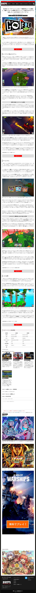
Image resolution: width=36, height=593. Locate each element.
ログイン (32, 1)
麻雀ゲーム (17, 3)
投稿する (5, 414)
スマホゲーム (30, 3)
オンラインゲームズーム (6, 6)
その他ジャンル (22, 3)
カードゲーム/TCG (25, 15)
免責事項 (15, 582)
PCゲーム (10, 15)
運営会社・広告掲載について (18, 584)
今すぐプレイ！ (18, 49)
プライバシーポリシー (22, 412)
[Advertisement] (18, 541)
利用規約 (17, 412)
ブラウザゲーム (26, 3)
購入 (16, 15)
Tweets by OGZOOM (5, 549)
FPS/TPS (13, 3)
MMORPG (9, 3)
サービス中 (13, 15)
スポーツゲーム (20, 15)
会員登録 (29, 1)
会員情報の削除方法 (16, 579)
